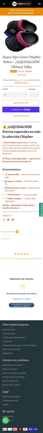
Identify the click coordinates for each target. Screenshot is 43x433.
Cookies (5, 404)
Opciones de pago (9, 369)
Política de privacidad (11, 396)
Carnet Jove (7, 341)
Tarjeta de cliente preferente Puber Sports (19, 345)
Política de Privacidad (11, 349)
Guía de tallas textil (10, 380)
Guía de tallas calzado (11, 384)
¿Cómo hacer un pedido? (12, 365)
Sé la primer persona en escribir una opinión (21, 305)
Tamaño (5, 89)
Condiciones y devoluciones (13, 337)
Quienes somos (8, 329)
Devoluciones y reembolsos (13, 377)
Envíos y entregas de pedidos (14, 373)
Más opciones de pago (21, 115)
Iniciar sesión (8, 416)
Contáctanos (7, 353)
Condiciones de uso (10, 400)
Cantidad (32, 89)
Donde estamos (8, 333)
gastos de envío (22, 80)
